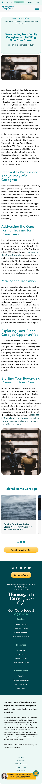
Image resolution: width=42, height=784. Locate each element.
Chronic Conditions (21, 632)
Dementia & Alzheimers (21, 637)
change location (19, 2)
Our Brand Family (21, 684)
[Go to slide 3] (24, 542)
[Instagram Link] (29, 568)
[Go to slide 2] (21, 542)
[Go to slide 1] (18, 542)
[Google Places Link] (12, 568)
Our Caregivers (21, 650)
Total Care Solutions (21, 628)
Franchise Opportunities (21, 680)
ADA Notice (21, 760)
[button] (20, 780)
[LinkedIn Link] (25, 568)
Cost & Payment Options (21, 662)
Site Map (21, 757)
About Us (21, 676)
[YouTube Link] (21, 568)
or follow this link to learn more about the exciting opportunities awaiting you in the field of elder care (20, 421)
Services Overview (21, 624)
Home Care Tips (23, 18)
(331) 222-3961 (34, 2)
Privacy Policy (21, 767)
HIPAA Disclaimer (21, 764)
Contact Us (21, 688)
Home (14, 18)
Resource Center (21, 658)
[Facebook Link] (17, 568)
